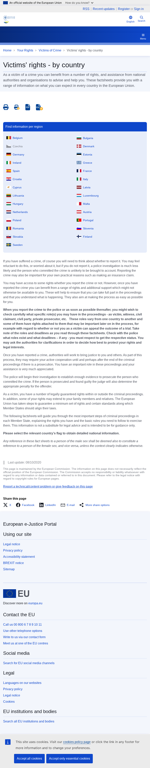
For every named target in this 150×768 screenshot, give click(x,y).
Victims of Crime (50, 50)
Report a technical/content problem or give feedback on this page (48, 486)
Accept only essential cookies (69, 758)
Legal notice (11, 544)
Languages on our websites (22, 682)
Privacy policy (12, 550)
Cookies (9, 701)
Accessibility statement (19, 556)
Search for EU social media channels (28, 663)
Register (124, 9)
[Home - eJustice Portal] (9, 19)
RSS (86, 9)
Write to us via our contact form (24, 637)
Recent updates (104, 9)
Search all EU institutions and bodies (28, 721)
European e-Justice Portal (29, 524)
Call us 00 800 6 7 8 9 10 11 (22, 624)
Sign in (139, 9)
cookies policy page (77, 742)
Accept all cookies (29, 758)
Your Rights (25, 50)
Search (141, 21)
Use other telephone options (22, 630)
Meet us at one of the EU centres (25, 643)
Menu (143, 38)
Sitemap (9, 569)
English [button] (131, 21)
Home (7, 50)
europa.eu (35, 603)
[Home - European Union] (16, 593)
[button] (8, 505)
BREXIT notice (13, 563)
